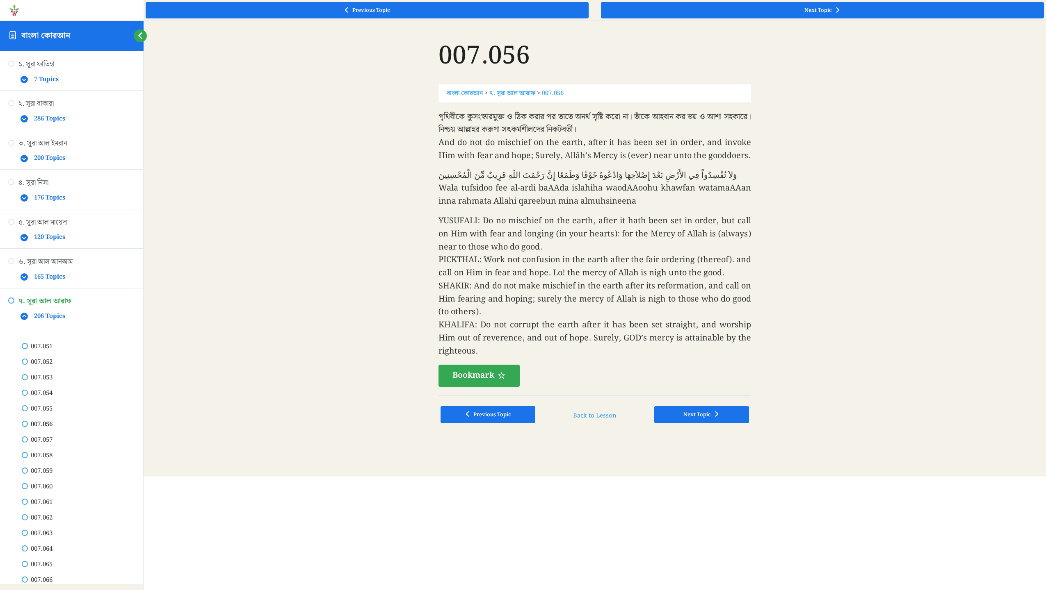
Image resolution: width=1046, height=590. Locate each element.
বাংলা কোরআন (45, 35)
